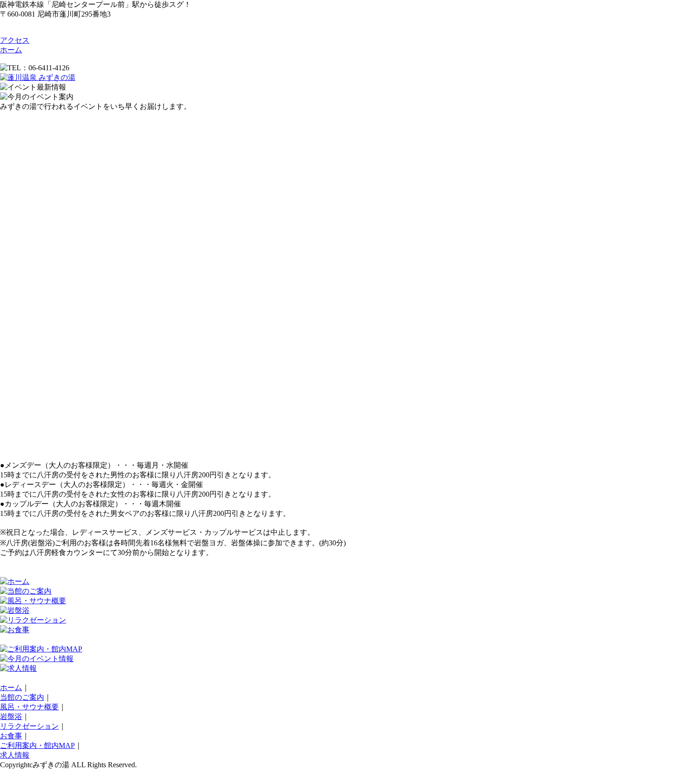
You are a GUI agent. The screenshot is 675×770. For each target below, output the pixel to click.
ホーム (11, 50)
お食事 (11, 736)
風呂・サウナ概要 (29, 707)
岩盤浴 (11, 716)
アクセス (14, 40)
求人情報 (14, 755)
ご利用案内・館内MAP (37, 745)
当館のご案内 (22, 697)
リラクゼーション (29, 726)
